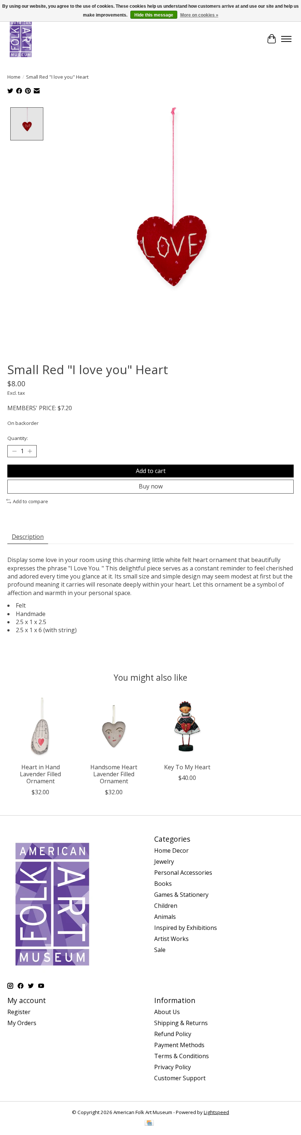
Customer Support (180, 1078)
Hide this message (153, 15)
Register (18, 1012)
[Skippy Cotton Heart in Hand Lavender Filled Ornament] (40, 726)
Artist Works (171, 939)
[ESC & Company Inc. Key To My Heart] (187, 726)
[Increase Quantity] (30, 451)
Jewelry (164, 861)
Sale (160, 950)
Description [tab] (28, 537)
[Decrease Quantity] (14, 451)
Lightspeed (216, 1112)
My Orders (21, 1023)
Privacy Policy (172, 1067)
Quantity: (17, 438)
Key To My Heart (187, 767)
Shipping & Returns (181, 1023)
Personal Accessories (183, 873)
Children (165, 906)
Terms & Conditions (181, 1056)
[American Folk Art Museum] (20, 39)
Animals (165, 917)
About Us (167, 1012)
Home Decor (171, 850)
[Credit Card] (149, 1123)
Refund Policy (172, 1034)
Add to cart (151, 471)
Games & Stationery (181, 895)
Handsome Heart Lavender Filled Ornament (113, 774)
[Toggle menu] (286, 39)
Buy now (151, 486)
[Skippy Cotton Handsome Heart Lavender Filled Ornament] (114, 726)
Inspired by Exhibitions (185, 928)
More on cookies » (199, 15)
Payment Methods (179, 1045)
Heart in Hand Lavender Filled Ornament (40, 774)
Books (163, 884)
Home (14, 77)
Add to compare (30, 501)
